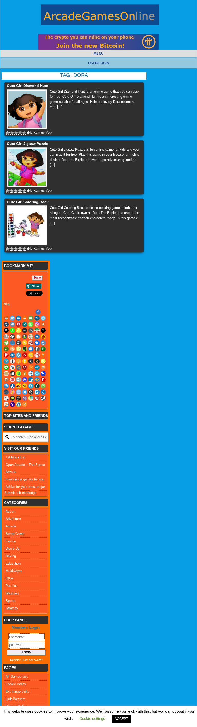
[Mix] (43, 367)
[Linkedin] (18, 318)
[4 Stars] (20, 133)
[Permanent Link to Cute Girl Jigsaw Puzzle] (27, 167)
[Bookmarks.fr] (30, 336)
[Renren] (12, 385)
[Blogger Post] (18, 336)
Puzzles (12, 586)
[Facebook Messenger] (30, 348)
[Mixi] (6, 373)
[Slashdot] (37, 385)
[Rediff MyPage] (43, 379)
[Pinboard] (43, 373)
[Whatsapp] (30, 324)
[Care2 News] (6, 342)
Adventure (13, 519)
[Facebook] (38, 312)
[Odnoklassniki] (24, 373)
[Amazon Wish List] (18, 330)
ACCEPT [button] (121, 719)
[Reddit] (6, 318)
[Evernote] (24, 348)
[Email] (30, 318)
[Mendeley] (24, 367)
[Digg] (37, 318)
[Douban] (6, 348)
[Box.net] (37, 336)
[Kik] (30, 361)
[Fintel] (43, 348)
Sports (10, 601)
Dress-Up (12, 549)
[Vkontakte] (12, 324)
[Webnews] (37, 398)
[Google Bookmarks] (24, 355)
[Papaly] (37, 373)
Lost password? (33, 659)
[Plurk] (6, 379)
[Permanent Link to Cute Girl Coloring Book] (27, 225)
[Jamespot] (18, 361)
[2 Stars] (12, 133)
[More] (24, 404)
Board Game (15, 534)
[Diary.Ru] (30, 342)
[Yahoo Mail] (12, 404)
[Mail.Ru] (18, 367)
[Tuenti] (43, 392)
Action (10, 511)
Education (13, 563)
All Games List (17, 677)
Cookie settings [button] (92, 718)
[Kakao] (24, 361)
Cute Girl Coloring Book (28, 202)
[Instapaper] (12, 361)
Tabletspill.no (15, 457)
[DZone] (18, 348)
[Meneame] (30, 367)
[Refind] (6, 385)
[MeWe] (37, 367)
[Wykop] (6, 404)
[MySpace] (12, 373)
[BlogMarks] (24, 336)
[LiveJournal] (12, 367)
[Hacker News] (43, 355)
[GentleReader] (18, 355)
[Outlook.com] (30, 373)
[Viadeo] (18, 398)
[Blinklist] (12, 336)
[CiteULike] (12, 342)
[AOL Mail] (24, 330)
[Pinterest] (18, 324)
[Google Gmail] (37, 355)
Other (10, 578)
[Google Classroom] (30, 355)
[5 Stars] (24, 133)
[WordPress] (43, 398)
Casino (11, 541)
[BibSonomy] (43, 330)
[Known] (43, 361)
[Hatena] (6, 361)
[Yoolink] (18, 404)
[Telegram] (24, 392)
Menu (98, 53)
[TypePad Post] (12, 398)
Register (15, 659)
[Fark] (37, 348)
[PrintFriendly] (18, 379)
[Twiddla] (6, 398)
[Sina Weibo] (18, 385)
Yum (6, 304)
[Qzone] (37, 379)
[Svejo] (12, 392)
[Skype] (30, 385)
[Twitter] (12, 318)
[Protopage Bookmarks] (24, 379)
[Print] (24, 318)
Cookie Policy (16, 684)
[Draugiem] (12, 348)
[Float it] (43, 318)
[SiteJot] (24, 385)
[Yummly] (43, 324)
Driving (11, 556)
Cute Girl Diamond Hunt (27, 86)
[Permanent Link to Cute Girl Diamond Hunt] (27, 109)
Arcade (11, 526)
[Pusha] (30, 379)
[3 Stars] (16, 133)
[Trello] (37, 392)
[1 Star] (8, 133)
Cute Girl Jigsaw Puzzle (27, 144)
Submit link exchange (20, 493)
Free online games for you (25, 479)
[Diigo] (43, 342)
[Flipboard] (6, 355)
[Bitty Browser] (6, 336)
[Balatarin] (37, 330)
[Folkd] (12, 355)
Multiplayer (14, 571)
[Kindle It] (37, 361)
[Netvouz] (18, 373)
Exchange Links (17, 691)
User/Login (98, 63)
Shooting (12, 593)
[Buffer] (6, 330)
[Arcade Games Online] (100, 15)
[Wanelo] (30, 398)
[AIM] (12, 330)
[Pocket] (12, 379)
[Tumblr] (6, 324)
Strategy (12, 608)
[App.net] (30, 330)
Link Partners (15, 699)
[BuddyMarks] (43, 336)
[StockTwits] (6, 392)
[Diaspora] (37, 342)
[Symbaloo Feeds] (18, 392)
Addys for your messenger (25, 487)
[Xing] (24, 324)
